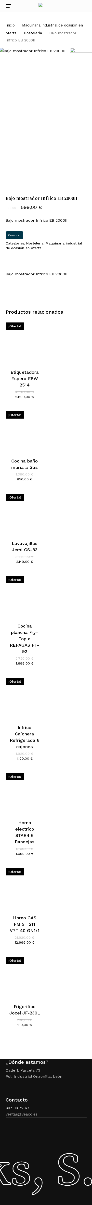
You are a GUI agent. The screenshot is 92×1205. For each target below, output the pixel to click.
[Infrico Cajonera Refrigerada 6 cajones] (24, 696)
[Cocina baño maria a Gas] (24, 430)
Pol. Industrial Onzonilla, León (34, 1076)
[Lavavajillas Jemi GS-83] (24, 512)
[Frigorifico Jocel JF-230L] (24, 975)
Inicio (10, 25)
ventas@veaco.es (22, 1114)
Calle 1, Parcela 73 (23, 1070)
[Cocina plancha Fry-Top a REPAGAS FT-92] (24, 595)
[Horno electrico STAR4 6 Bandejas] (24, 791)
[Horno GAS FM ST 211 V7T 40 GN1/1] (24, 887)
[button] (8, 5)
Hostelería (33, 33)
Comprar (14, 235)
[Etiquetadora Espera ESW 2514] (24, 341)
